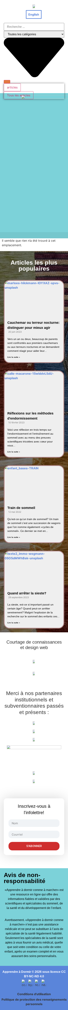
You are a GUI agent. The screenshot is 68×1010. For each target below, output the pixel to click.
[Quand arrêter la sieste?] (34, 567)
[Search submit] (7, 81)
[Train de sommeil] (34, 482)
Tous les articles (18, 95)
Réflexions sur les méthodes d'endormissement (30, 415)
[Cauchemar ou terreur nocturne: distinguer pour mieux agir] (34, 297)
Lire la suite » (13, 357)
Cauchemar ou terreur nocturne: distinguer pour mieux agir (33, 325)
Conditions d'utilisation (34, 994)
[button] (34, 235)
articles (12, 87)
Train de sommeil (21, 508)
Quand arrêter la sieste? (26, 593)
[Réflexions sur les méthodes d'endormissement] (34, 387)
